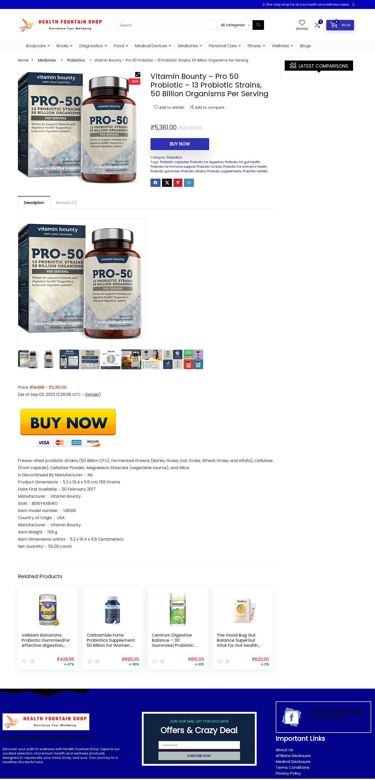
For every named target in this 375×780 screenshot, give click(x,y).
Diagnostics (91, 46)
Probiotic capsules (174, 162)
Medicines (188, 46)
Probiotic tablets (255, 171)
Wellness (280, 46)
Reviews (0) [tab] (66, 202)
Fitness (254, 46)
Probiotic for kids (209, 166)
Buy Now (180, 144)
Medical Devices (151, 46)
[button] (137, 74)
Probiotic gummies (165, 171)
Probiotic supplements (224, 171)
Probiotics (76, 60)
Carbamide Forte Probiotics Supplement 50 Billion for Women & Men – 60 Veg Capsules (111, 645)
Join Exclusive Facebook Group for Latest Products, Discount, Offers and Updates (336, 714)
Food (119, 46)
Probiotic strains (193, 171)
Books (62, 46)
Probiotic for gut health (242, 162)
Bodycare (36, 46)
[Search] (258, 25)
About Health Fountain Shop (47, 738)
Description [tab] (34, 202)
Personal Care (223, 46)
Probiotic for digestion (207, 162)
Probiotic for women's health (245, 166)
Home (23, 60)
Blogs (305, 46)
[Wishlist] (302, 23)
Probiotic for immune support (173, 166)
